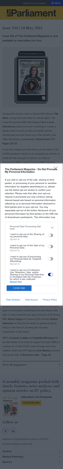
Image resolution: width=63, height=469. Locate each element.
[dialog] (31, 234)
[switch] (50, 235)
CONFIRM (19, 288)
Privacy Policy (50, 299)
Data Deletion (13, 299)
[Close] (57, 169)
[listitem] (31, 227)
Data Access (31, 299)
